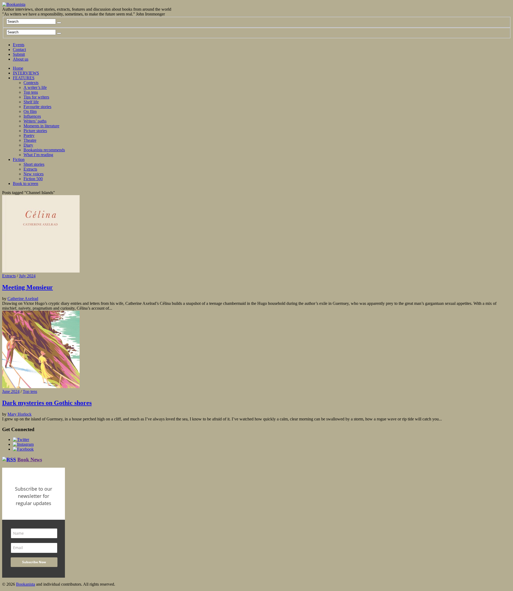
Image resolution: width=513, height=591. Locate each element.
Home (18, 68)
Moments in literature (41, 126)
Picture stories (35, 130)
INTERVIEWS (26, 73)
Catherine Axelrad (22, 298)
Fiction (19, 159)
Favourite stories (37, 106)
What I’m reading (38, 154)
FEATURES (23, 78)
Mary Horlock (19, 414)
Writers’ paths (35, 121)
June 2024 (11, 391)
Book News (29, 459)
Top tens (31, 92)
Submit (19, 54)
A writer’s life (35, 87)
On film (30, 111)
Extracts (30, 169)
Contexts (31, 82)
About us (20, 59)
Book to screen (25, 183)
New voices (34, 174)
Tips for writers (36, 97)
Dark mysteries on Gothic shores (47, 402)
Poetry (29, 135)
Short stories (34, 164)
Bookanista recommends (44, 150)
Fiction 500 (33, 178)
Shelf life (31, 102)
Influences (32, 116)
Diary (28, 145)
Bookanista (25, 584)
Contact (19, 49)
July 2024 (27, 276)
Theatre (30, 140)
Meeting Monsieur (27, 287)
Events (18, 44)
